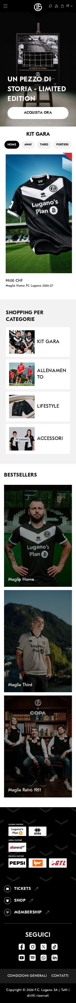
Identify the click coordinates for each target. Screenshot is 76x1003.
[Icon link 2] (33, 947)
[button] (5, 6)
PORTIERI (62, 144)
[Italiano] (68, 6)
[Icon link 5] (22, 958)
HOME (11, 144)
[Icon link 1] (22, 947)
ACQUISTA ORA (38, 113)
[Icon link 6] (33, 958)
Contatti (60, 976)
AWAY (28, 144)
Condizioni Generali (27, 976)
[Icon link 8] (54, 958)
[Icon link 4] (54, 947)
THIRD (44, 144)
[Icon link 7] (44, 958)
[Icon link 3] (44, 947)
